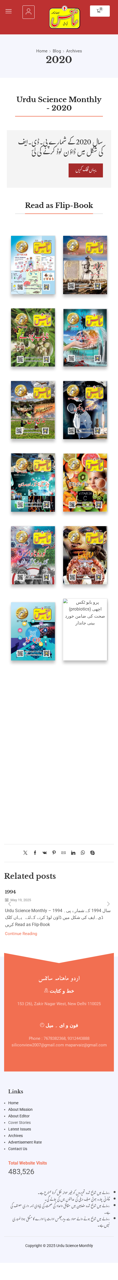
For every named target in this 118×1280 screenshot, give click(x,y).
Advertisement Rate (25, 1142)
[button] (8, 11)
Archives (74, 51)
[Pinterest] (54, 853)
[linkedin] (73, 853)
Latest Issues (19, 1129)
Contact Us (17, 1149)
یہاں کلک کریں (85, 170)
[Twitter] (26, 853)
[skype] (91, 853)
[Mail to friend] (63, 853)
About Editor (19, 1116)
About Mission (20, 1109)
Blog (57, 51)
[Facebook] (35, 853)
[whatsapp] (83, 853)
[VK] (44, 853)
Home (41, 51)
